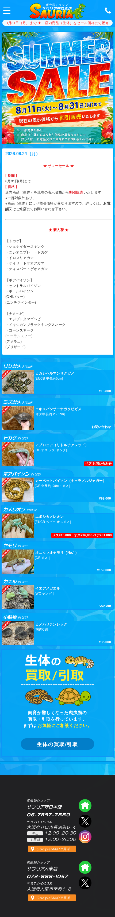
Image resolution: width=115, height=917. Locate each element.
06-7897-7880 (106, 10)
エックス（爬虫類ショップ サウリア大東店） (85, 882)
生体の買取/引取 (57, 744)
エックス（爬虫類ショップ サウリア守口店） (85, 821)
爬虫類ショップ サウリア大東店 (85, 867)
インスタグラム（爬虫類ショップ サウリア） (85, 836)
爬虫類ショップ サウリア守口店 (85, 805)
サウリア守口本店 (56, 6)
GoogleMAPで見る (53, 849)
